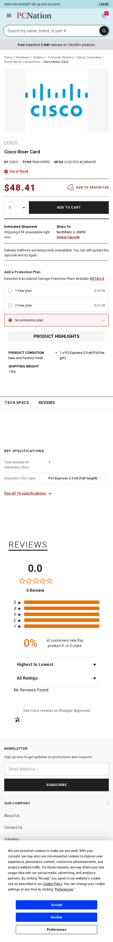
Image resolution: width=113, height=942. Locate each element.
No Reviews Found (31, 689)
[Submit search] (104, 30)
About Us (11, 816)
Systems (38, 57)
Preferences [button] (64, 889)
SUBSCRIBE (56, 785)
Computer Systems (61, 57)
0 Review (41, 590)
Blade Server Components (22, 62)
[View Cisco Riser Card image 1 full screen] (56, 100)
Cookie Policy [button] (52, 884)
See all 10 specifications (25, 493)
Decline (56, 917)
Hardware (22, 57)
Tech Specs (17, 403)
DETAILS (97, 279)
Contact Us (13, 827)
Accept (56, 905)
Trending (11, 839)
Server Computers (89, 57)
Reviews (47, 403)
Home (8, 57)
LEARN (104, 4)
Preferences (56, 929)
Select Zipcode (68, 237)
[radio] (56, 602)
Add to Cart (69, 207)
